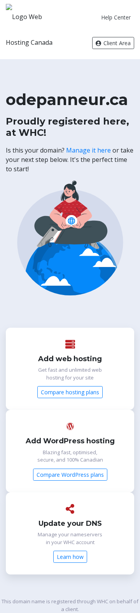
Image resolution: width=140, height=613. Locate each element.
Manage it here (88, 150)
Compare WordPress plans (70, 474)
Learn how (70, 556)
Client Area (116, 43)
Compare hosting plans (70, 392)
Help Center (116, 17)
